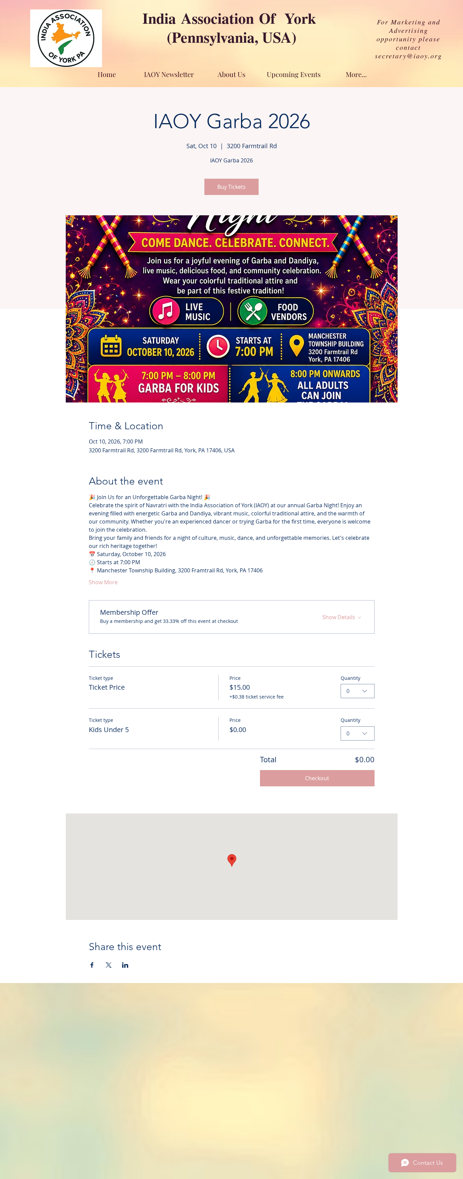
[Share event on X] (108, 965)
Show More (103, 582)
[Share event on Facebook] (92, 965)
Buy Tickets (231, 187)
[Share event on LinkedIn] (125, 965)
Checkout (317, 778)
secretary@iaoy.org (408, 55)
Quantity (350, 678)
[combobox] (358, 691)
